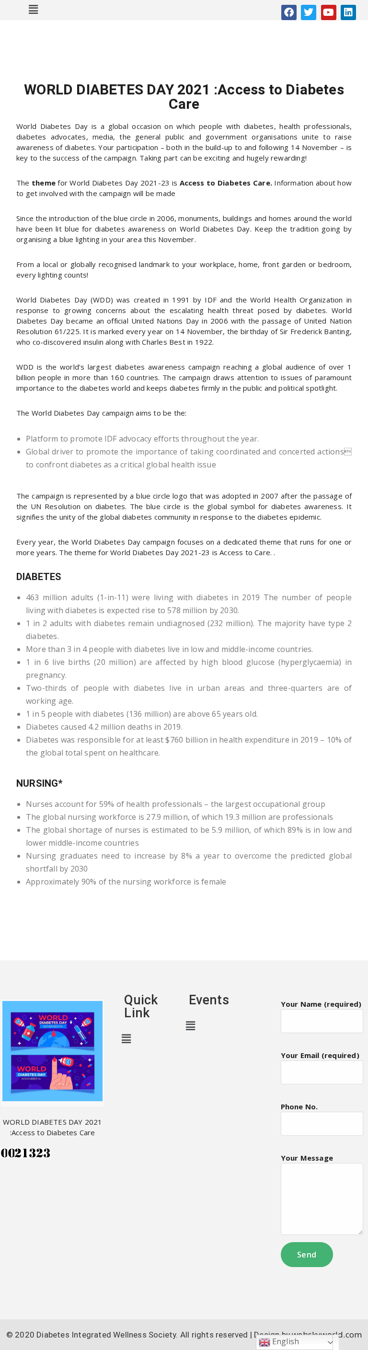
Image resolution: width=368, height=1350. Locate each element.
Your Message (307, 1158)
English (284, 1341)
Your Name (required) (321, 1004)
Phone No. (299, 1106)
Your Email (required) (320, 1055)
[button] (33, 9)
